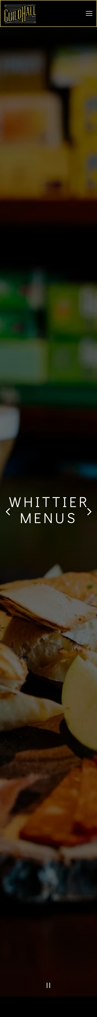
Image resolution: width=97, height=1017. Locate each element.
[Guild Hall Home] (22, 13)
